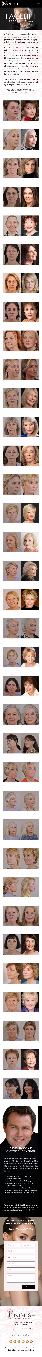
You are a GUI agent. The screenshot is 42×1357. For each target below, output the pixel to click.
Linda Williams (29, 1350)
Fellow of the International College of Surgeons (22, 1190)
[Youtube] (31, 1341)
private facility (28, 1164)
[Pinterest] (23, 1341)
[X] (18, 1341)
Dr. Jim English (9, 1158)
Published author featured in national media (21, 1193)
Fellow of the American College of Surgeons (21, 1188)
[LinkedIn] (27, 1341)
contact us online (31, 1205)
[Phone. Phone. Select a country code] (10, 1257)
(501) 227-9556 (29, 1210)
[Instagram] (10, 1341)
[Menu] (38, 3)
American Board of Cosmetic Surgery (19, 1181)
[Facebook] (14, 1341)
